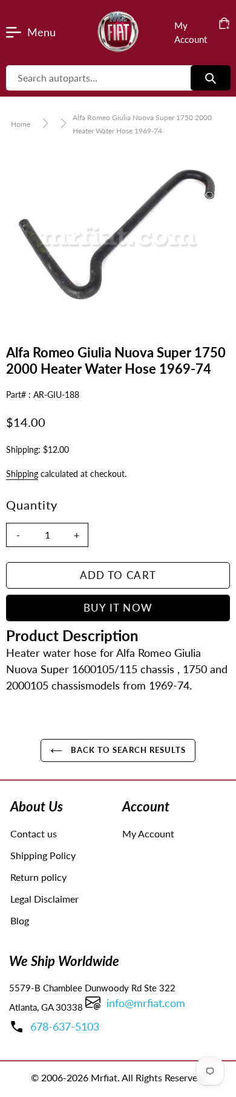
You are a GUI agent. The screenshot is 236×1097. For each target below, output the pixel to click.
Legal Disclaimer (44, 898)
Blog (19, 920)
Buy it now (118, 607)
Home (20, 124)
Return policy (38, 877)
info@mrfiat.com (146, 1002)
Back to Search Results (127, 750)
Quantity (31, 504)
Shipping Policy (43, 855)
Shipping (22, 474)
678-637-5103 (64, 1026)
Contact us (33, 833)
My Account (148, 833)
